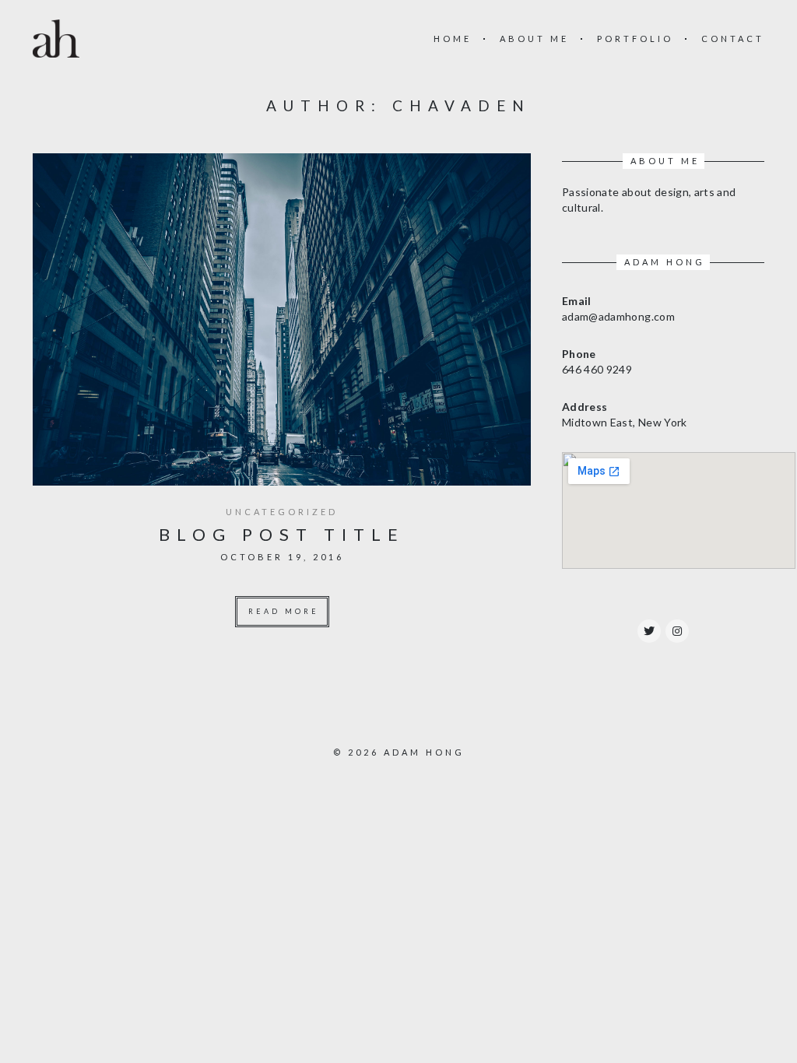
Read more (283, 611)
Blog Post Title (282, 534)
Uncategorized (282, 512)
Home (453, 38)
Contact (732, 38)
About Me (534, 38)
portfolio (635, 38)
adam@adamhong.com (618, 316)
